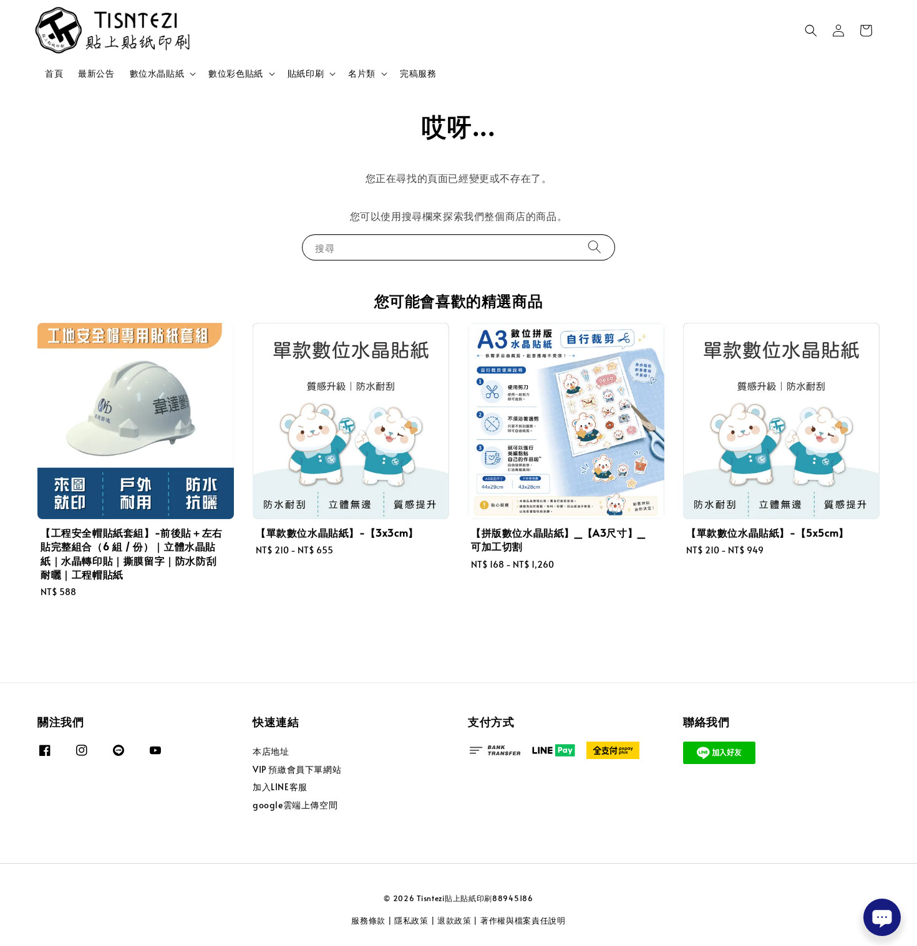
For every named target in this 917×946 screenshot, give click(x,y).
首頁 (54, 73)
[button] (811, 30)
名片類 (362, 73)
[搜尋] (594, 247)
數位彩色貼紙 (235, 73)
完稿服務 (418, 73)
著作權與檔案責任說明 (523, 920)
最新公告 (96, 73)
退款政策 (454, 920)
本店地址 (271, 751)
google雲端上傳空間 (295, 805)
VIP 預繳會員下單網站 (297, 769)
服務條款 (368, 920)
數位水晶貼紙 (157, 73)
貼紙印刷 (306, 73)
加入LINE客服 (280, 787)
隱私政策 (411, 920)
